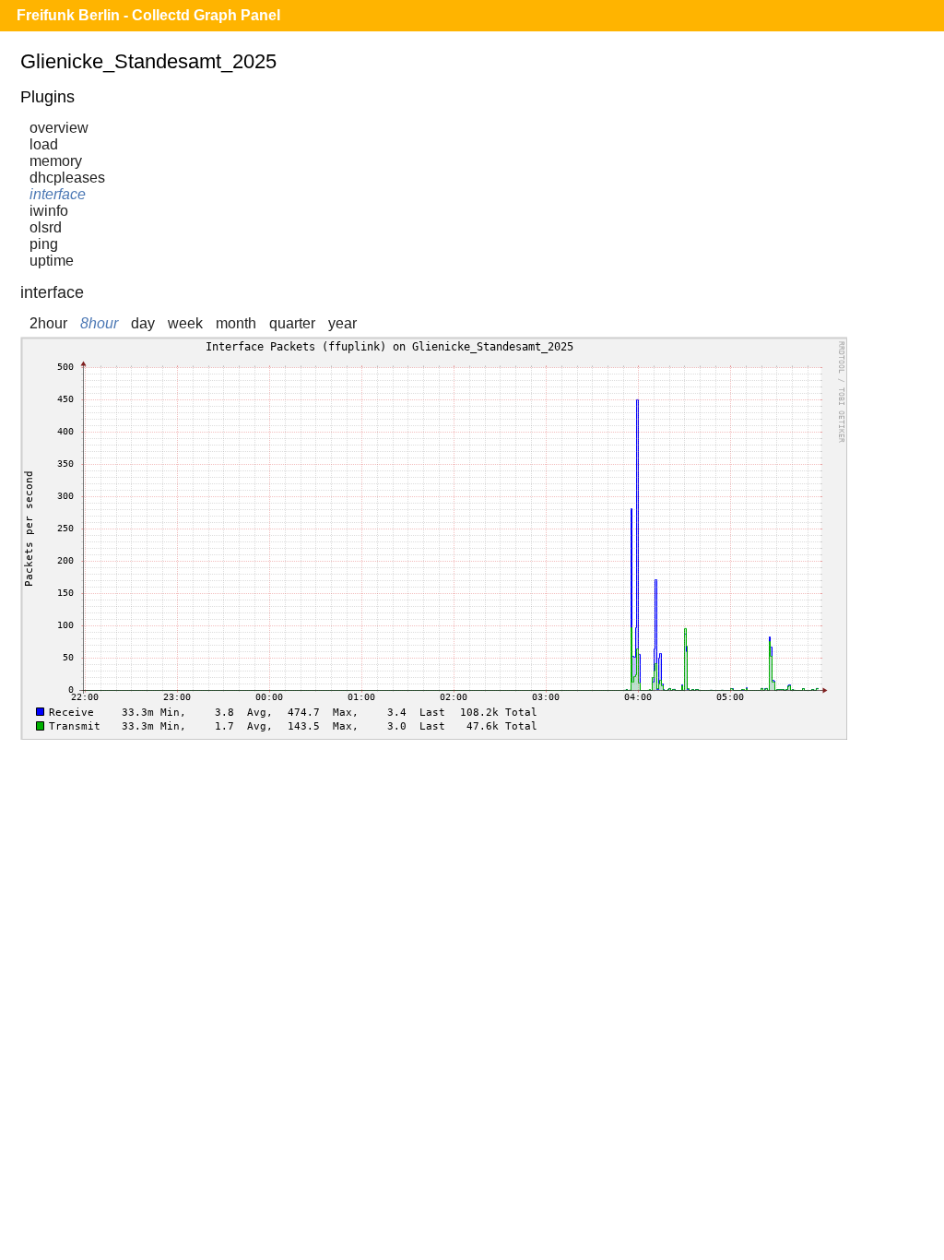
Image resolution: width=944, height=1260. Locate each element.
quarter (292, 323)
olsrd (46, 227)
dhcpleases (67, 177)
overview (59, 128)
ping (44, 244)
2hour (48, 323)
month (236, 323)
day (143, 323)
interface (58, 194)
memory (56, 161)
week (185, 323)
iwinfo (49, 211)
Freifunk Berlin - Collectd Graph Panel (148, 15)
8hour (99, 323)
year (342, 323)
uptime (52, 260)
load (44, 144)
